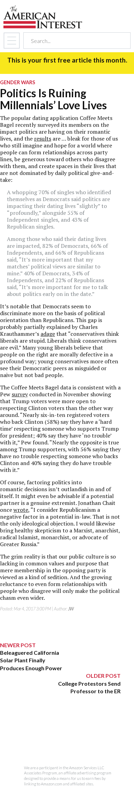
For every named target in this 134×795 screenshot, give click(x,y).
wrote (20, 510)
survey (20, 394)
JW (71, 608)
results (42, 138)
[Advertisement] (60, 738)
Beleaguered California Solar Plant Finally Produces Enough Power (31, 660)
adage (48, 334)
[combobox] (71, 41)
